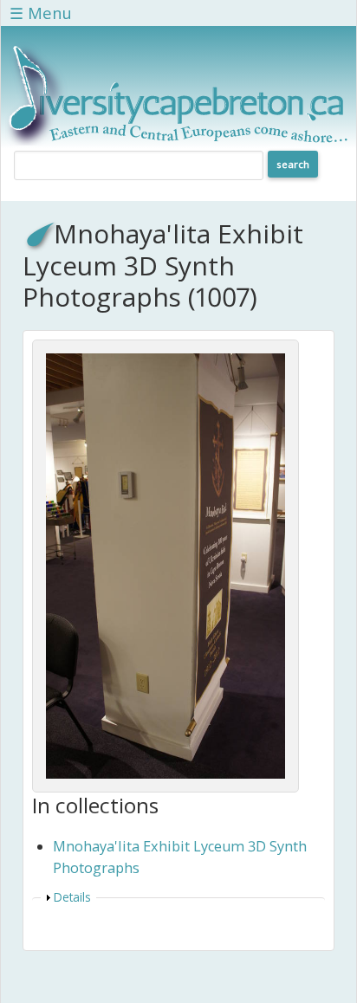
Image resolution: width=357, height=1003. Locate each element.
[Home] (178, 141)
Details (72, 897)
